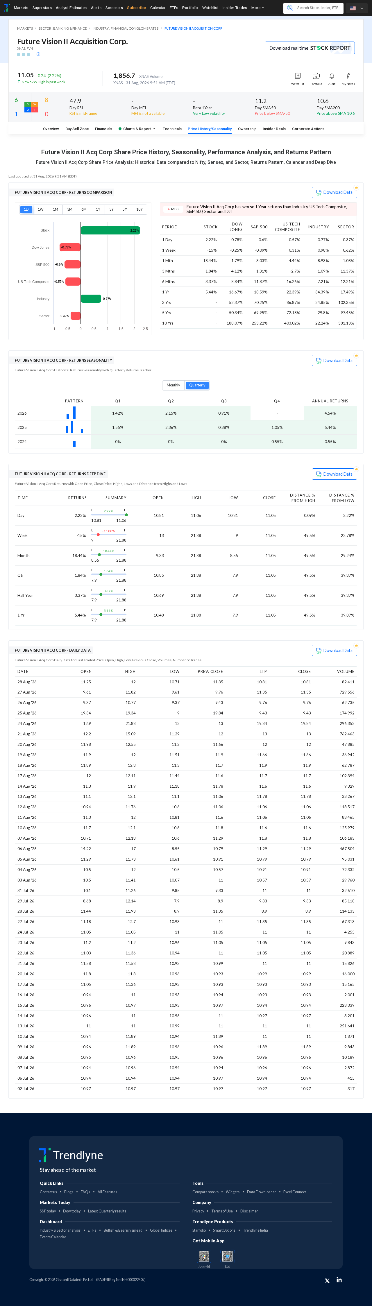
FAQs (85, 1192)
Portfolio (190, 7)
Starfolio (199, 1230)
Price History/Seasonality (210, 129)
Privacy (198, 1211)
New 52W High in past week (43, 82)
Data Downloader (261, 1192)
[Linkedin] (339, 1279)
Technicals (172, 129)
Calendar (158, 7)
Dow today (72, 1211)
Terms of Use (222, 1211)
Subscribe (136, 7)
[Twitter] (327, 1280)
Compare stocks (205, 1192)
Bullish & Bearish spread (123, 1230)
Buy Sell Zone (77, 129)
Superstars (42, 7)
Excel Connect (294, 1192)
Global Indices (161, 1230)
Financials (103, 129)
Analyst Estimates (71, 7)
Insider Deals (274, 129)
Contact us (48, 1192)
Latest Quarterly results (107, 1211)
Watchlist (210, 7)
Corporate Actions (308, 129)
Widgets (232, 1192)
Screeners (114, 7)
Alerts (96, 7)
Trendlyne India (255, 1230)
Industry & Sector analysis (60, 1230)
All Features (107, 1192)
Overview (51, 129)
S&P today (48, 1211)
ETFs (174, 7)
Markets (21, 7)
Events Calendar (53, 1237)
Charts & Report (137, 129)
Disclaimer (249, 1211)
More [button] (256, 7)
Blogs (68, 1192)
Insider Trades (235, 7)
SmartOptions (224, 1230)
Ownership (247, 129)
